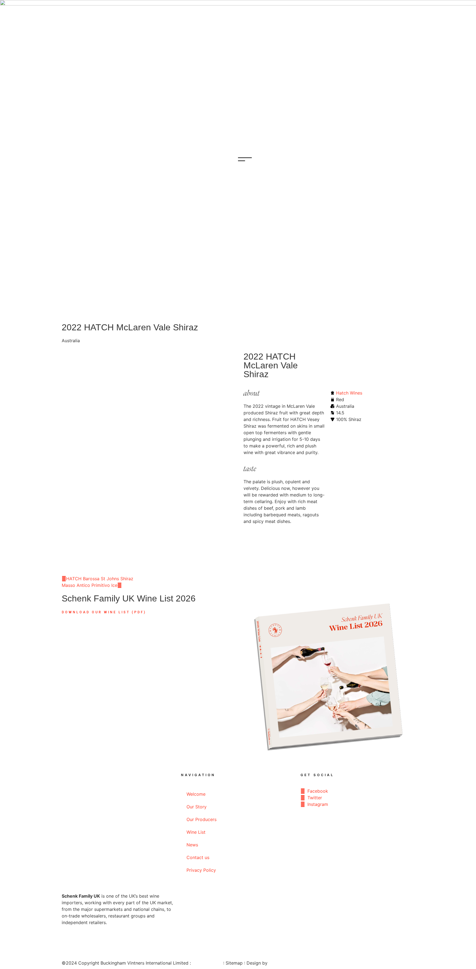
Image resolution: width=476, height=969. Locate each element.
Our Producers (201, 819)
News (192, 844)
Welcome (195, 794)
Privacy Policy (201, 870)
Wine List (195, 832)
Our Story (196, 806)
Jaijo (274, 963)
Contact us (197, 857)
